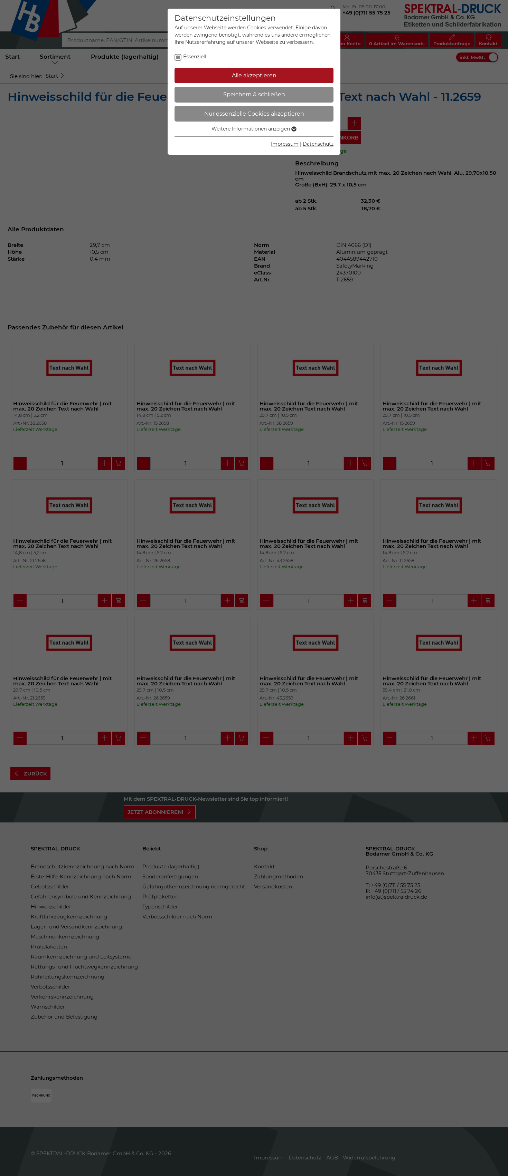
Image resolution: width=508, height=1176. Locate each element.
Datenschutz (318, 144)
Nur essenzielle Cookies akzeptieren (254, 113)
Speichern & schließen (254, 94)
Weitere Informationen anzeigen (251, 129)
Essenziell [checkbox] (194, 57)
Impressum (285, 144)
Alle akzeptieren (254, 75)
